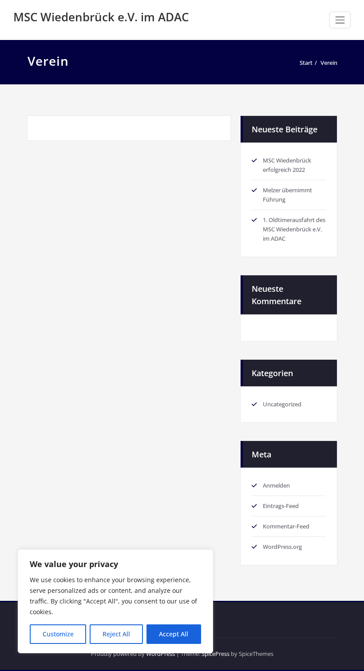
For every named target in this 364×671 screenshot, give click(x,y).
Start (306, 63)
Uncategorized (282, 404)
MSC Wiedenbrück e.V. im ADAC (101, 17)
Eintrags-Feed (281, 506)
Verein (328, 63)
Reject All (116, 634)
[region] (115, 601)
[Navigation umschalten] (340, 20)
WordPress (160, 654)
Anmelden (276, 485)
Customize (58, 634)
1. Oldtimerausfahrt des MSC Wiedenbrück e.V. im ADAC (294, 229)
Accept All (173, 634)
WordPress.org (282, 547)
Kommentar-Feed (286, 526)
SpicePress (215, 654)
